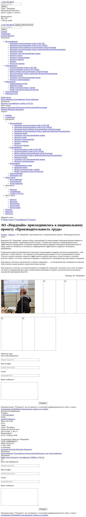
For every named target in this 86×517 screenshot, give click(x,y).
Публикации (21, 107)
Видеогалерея (41, 107)
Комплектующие (16, 51)
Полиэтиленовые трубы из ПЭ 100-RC (25, 69)
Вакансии (12, 109)
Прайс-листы (6, 97)
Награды (11, 36)
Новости (4, 107)
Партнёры (20, 449)
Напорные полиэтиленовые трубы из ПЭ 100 (27, 43)
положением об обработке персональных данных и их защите (24, 409)
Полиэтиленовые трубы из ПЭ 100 (23, 67)
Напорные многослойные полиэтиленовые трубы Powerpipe (33, 47)
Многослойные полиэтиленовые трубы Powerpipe (29, 71)
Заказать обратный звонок (24, 25)
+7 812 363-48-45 (7, 415)
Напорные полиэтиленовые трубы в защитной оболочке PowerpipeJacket (38, 49)
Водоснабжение (11, 41)
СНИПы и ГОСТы (37, 457)
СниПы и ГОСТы (26, 103)
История (12, 449)
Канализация (10, 82)
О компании (5, 34)
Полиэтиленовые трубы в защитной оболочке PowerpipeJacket (33, 73)
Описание (5, 449)
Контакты (20, 109)
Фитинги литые (16, 55)
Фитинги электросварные (20, 57)
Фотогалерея (31, 107)
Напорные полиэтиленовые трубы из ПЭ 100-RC (29, 45)
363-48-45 (7, 2)
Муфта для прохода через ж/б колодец (24, 90)
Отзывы (4, 36)
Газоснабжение (11, 65)
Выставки (12, 107)
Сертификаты (14, 103)
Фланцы (13, 61)
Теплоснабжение (11, 92)
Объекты (4, 109)
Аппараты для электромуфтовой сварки (25, 53)
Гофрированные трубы (18, 84)
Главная (4, 32)
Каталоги (5, 103)
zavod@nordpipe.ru (8, 419)
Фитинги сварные (17, 59)
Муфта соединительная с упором (22, 88)
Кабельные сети (11, 94)
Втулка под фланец (17, 63)
